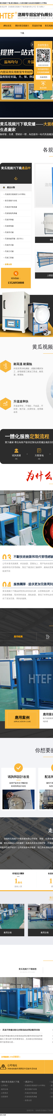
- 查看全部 (28, 1100)
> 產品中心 (28, 1082)
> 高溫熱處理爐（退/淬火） (13, 239)
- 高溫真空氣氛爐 (30, 1093)
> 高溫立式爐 (8, 251)
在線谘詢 (43, 77)
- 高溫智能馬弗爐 (30, 1097)
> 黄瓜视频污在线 (10, 201)
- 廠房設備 (4, 1089)
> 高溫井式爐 (8, 245)
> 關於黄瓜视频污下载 (9, 1082)
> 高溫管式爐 (8, 232)
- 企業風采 (4, 1093)
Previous (4, 77)
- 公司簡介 (4, 1085)
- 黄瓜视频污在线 (30, 1089)
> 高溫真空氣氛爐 (10, 207)
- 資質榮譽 (4, 1097)
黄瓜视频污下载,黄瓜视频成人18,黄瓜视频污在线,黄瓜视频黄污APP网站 (23, 3)
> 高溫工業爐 (8, 258)
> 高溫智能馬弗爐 (10, 213)
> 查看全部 (7, 264)
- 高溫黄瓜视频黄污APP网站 (34, 1085)
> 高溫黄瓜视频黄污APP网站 (14, 194)
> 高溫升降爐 (8, 220)
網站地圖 (3, 1115)
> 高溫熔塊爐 (8, 226)
